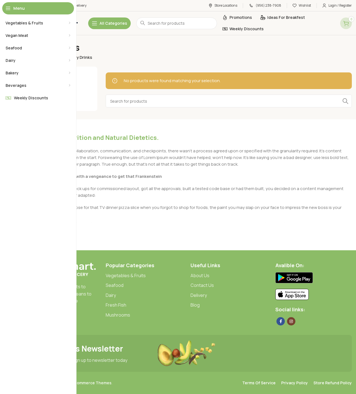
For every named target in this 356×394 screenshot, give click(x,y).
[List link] (144, 275)
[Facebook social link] (280, 321)
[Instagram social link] (291, 321)
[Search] (345, 101)
